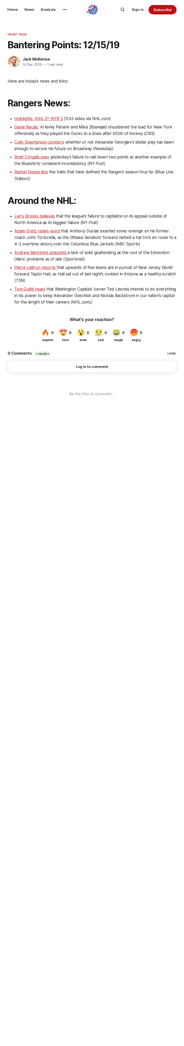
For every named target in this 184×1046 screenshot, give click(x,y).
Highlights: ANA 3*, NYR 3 (38, 118)
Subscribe (163, 9)
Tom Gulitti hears (29, 289)
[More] (65, 9)
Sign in (138, 9)
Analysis (48, 9)
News (29, 9)
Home (12, 9)
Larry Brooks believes (34, 216)
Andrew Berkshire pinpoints (41, 252)
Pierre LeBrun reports (35, 267)
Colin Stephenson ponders (39, 142)
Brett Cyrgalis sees (31, 157)
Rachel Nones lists (31, 172)
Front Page (17, 34)
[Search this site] (122, 9)
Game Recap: (26, 127)
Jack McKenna (36, 59)
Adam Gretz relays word (37, 231)
